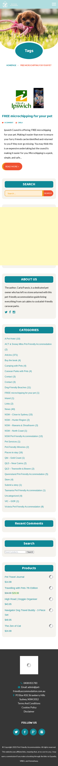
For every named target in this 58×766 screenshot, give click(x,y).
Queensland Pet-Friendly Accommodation (25, 474)
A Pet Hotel (10, 339)
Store (7, 479)
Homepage (11, 65)
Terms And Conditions (29, 703)
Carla (20, 122)
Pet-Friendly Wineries (15, 447)
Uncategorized (12, 496)
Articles (8, 355)
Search (30, 552)
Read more (11, 166)
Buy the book (11, 360)
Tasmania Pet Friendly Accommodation (23, 490)
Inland (8, 398)
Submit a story (11, 485)
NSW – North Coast (14, 431)
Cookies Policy (29, 707)
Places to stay (11, 452)
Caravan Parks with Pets (16, 371)
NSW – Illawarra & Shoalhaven (20, 425)
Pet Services (11, 442)
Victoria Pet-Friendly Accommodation (22, 507)
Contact (8, 376)
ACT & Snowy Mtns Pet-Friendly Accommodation (28, 344)
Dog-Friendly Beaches (15, 387)
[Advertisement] (29, 236)
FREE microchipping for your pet (27, 116)
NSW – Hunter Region (15, 420)
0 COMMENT (9, 122)
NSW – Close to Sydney (16, 414)
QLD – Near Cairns (14, 463)
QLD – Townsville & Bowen (18, 469)
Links (7, 404)
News (7, 409)
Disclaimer (29, 711)
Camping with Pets (14, 366)
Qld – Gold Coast (13, 458)
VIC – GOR (10, 501)
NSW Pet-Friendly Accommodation (21, 436)
